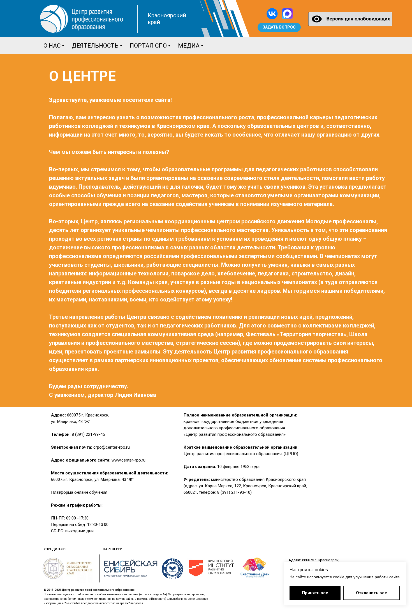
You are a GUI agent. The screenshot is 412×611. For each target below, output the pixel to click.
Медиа (189, 45)
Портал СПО (148, 45)
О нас (52, 45)
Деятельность (95, 45)
